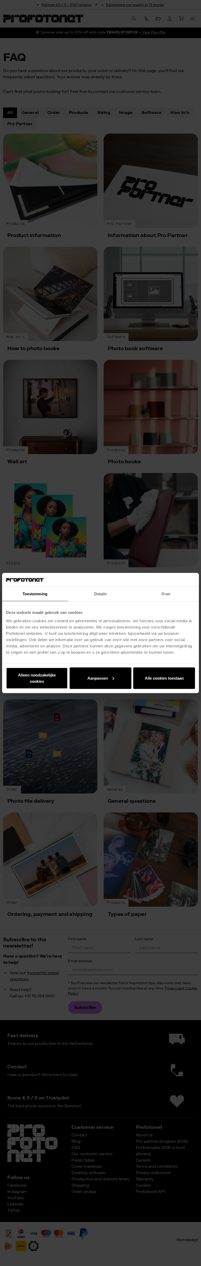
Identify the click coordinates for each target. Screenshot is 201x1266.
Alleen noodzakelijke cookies (37, 678)
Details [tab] (100, 594)
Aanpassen (97, 678)
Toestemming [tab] (35, 594)
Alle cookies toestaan (164, 678)
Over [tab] (165, 594)
